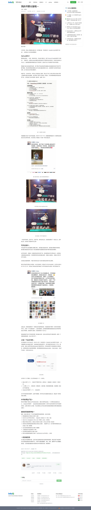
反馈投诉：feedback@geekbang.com (43, 498)
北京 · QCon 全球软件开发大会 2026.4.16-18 (63, 495)
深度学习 (23, 458)
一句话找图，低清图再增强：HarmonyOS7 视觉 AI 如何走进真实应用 (74, 11)
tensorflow (28, 458)
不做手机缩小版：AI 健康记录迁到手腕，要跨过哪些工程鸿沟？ (74, 39)
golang (50, 2)
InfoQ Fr (81, 498)
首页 (30, 2)
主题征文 (41, 2)
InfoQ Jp (81, 497)
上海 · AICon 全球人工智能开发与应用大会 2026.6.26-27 (65, 497)
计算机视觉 (38, 458)
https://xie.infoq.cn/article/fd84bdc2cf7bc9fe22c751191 (38, 452)
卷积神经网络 (44, 458)
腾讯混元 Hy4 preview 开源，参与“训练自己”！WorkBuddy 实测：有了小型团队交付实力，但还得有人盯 (74, 19)
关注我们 (32, 501)
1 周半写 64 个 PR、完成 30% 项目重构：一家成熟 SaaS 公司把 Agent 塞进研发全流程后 (74, 23)
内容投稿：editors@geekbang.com (43, 495)
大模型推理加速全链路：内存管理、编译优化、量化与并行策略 (74, 35)
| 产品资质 (72, 508)
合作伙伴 (32, 498)
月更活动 (35, 2)
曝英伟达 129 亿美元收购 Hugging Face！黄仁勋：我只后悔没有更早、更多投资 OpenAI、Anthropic (74, 27)
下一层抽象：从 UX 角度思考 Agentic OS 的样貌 (74, 15)
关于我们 (32, 495)
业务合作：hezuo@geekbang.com (43, 497)
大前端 (33, 458)
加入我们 (32, 500)
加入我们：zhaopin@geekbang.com (43, 500)
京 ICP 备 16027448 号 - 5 (53, 508)
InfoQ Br (81, 500)
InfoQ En (81, 495)
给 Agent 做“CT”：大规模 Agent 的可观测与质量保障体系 (74, 31)
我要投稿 (32, 497)
